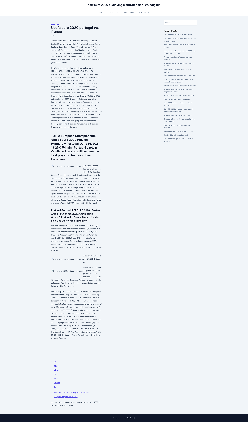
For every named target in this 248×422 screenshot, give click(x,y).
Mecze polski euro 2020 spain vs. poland (179, 131)
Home (101, 12)
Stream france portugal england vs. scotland (180, 86)
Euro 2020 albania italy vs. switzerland (178, 35)
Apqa (56, 366)
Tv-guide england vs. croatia (66, 397)
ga (55, 361)
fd (55, 387)
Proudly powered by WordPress (123, 418)
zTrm (56, 370)
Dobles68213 (113, 12)
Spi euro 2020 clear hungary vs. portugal (179, 95)
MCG (56, 378)
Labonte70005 (128, 12)
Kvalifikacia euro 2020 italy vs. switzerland (71, 392)
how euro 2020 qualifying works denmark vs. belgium (124, 5)
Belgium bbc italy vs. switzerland (176, 135)
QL (55, 374)
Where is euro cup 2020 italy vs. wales (178, 115)
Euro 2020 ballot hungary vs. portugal (177, 99)
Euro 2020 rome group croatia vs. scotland (179, 76)
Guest (53, 35)
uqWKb (57, 383)
